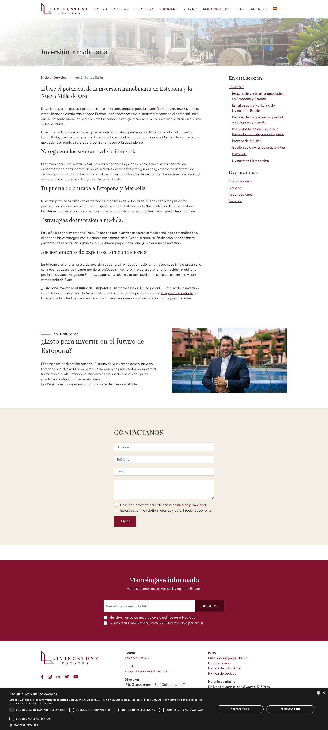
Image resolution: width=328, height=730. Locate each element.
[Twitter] (67, 676)
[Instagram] (50, 676)
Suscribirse (210, 606)
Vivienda (235, 201)
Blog (241, 9)
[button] (276, 8)
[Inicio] (64, 8)
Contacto (259, 9)
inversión (153, 108)
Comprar (99, 9)
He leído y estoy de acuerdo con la (163, 505)
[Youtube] (76, 676)
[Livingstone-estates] (69, 657)
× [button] (323, 692)
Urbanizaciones (240, 194)
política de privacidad (189, 505)
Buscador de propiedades (228, 658)
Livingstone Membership (250, 160)
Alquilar (121, 9)
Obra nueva (144, 9)
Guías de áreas (240, 181)
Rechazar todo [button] (291, 709)
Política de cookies (222, 673)
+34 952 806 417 (137, 658)
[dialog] (164, 709)
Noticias (235, 188)
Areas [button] (189, 9)
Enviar (125, 521)
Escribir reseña (219, 663)
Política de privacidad (224, 668)
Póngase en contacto (177, 293)
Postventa (239, 154)
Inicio (45, 77)
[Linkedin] (59, 676)
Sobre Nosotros (217, 9)
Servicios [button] (168, 9)
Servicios (59, 77)
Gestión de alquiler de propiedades (259, 147)
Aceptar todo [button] (240, 709)
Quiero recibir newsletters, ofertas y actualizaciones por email (166, 510)
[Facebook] (43, 676)
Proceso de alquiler (246, 140)
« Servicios (236, 87)
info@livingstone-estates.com (147, 671)
